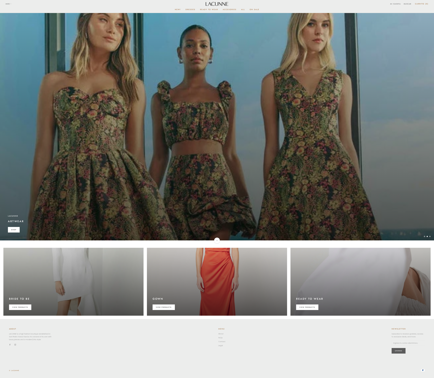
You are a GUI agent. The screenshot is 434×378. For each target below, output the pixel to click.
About (220, 334)
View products (20, 307)
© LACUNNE (14, 371)
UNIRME (398, 351)
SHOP (13, 230)
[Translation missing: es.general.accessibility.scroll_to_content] (217, 240)
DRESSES (190, 9)
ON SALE (254, 9)
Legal (220, 345)
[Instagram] (15, 344)
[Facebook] (10, 344)
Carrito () (421, 4)
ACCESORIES (229, 9)
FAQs (220, 337)
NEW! (178, 9)
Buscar (407, 4)
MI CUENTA (395, 4)
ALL (243, 9)
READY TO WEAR (209, 9)
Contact (221, 341)
